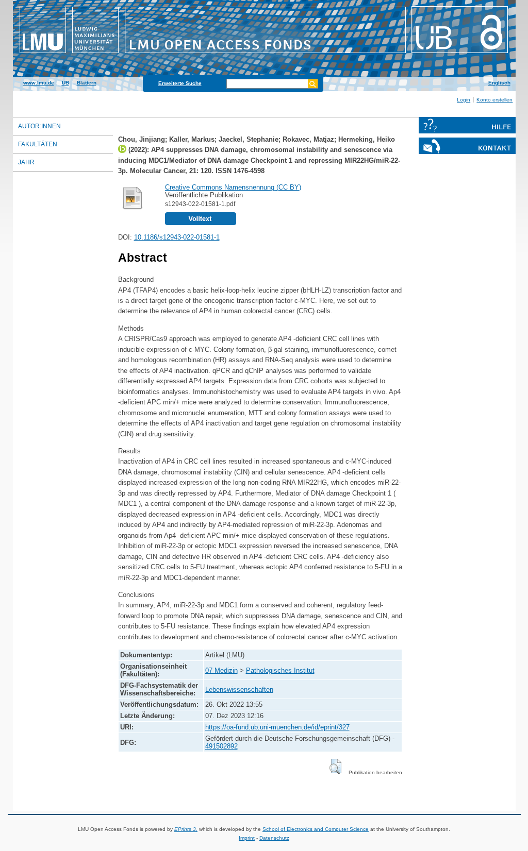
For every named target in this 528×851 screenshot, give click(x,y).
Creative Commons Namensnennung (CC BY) (233, 187)
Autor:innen (39, 126)
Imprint (247, 838)
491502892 (221, 746)
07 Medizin (221, 670)
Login (463, 100)
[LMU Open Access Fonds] (264, 54)
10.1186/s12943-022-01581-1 (177, 237)
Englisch (499, 83)
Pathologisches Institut (280, 670)
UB (65, 83)
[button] (335, 766)
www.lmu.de (38, 83)
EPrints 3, (185, 829)
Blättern (86, 83)
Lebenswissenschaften (239, 689)
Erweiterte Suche (180, 83)
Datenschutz (274, 838)
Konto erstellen (494, 100)
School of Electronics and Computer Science (315, 829)
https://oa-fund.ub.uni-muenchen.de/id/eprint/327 (277, 727)
